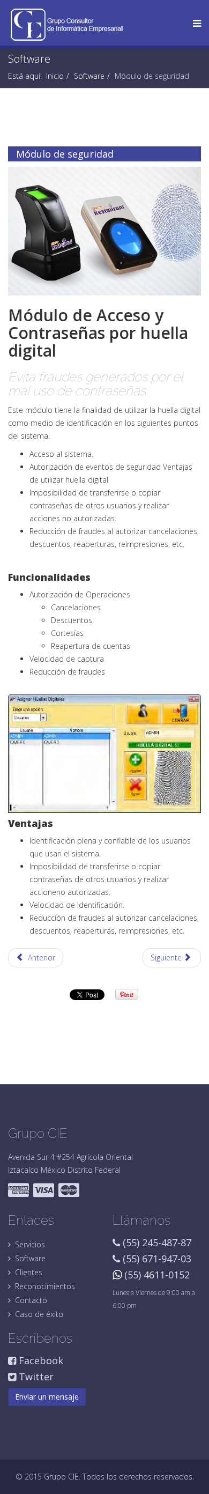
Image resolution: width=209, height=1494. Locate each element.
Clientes (28, 1272)
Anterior (40, 957)
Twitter (35, 1376)
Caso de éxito (39, 1314)
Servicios (30, 1244)
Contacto (31, 1300)
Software (89, 76)
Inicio (55, 76)
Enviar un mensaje (47, 1397)
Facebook (39, 1360)
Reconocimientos (45, 1286)
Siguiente (167, 957)
